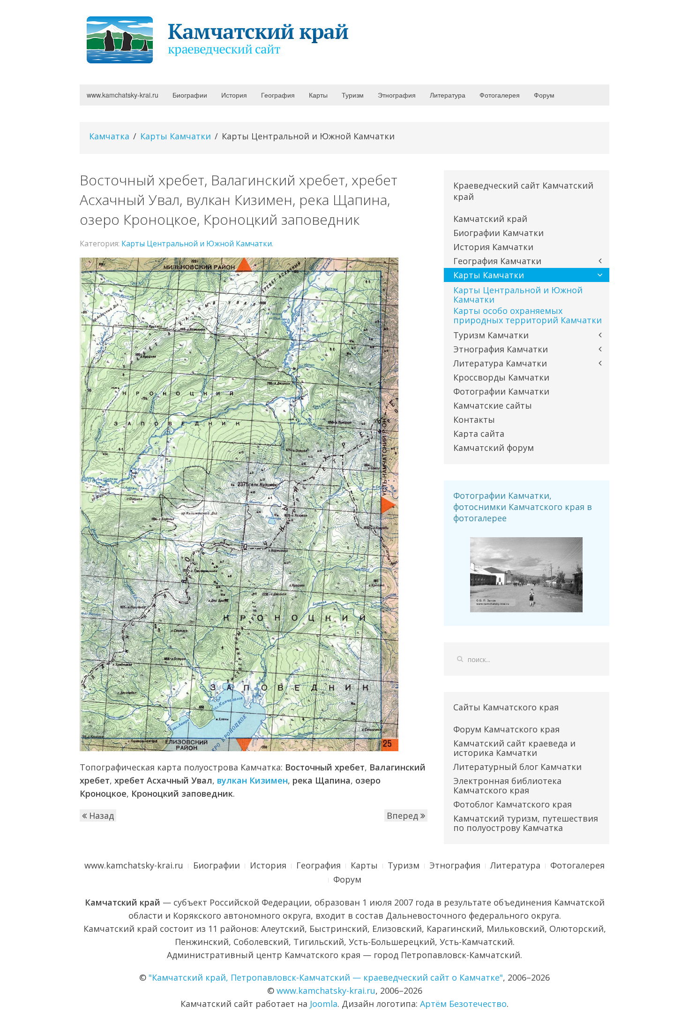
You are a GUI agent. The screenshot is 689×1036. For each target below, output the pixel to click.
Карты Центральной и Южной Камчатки (196, 243)
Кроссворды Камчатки (501, 377)
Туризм (353, 94)
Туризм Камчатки (491, 335)
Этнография (397, 94)
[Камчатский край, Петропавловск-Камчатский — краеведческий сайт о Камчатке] (220, 39)
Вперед (403, 815)
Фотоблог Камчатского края (512, 804)
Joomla (323, 1003)
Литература (447, 94)
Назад (100, 815)
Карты (318, 94)
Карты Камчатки (175, 136)
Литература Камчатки (500, 363)
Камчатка (109, 136)
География (278, 94)
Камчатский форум (493, 447)
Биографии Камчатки (498, 232)
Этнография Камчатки (500, 349)
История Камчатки (493, 246)
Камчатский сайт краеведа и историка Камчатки (514, 748)
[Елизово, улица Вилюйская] (526, 573)
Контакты (474, 419)
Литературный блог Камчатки (517, 766)
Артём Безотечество (463, 1003)
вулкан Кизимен (252, 780)
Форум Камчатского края (506, 729)
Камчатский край (490, 218)
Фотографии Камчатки (501, 391)
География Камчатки (497, 261)
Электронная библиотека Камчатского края (507, 785)
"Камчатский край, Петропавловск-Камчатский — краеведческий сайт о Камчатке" (326, 977)
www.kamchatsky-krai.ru (122, 94)
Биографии (189, 94)
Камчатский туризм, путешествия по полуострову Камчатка (525, 823)
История (234, 94)
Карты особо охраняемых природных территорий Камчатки (527, 315)
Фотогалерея (499, 94)
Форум (544, 94)
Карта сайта (478, 433)
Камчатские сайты (492, 405)
